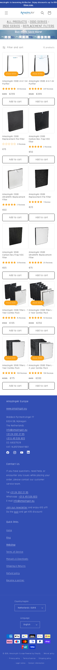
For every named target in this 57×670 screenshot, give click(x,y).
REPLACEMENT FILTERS (38, 26)
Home (9, 530)
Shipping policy (45, 658)
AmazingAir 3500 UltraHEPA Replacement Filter (40, 255)
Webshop (10, 544)
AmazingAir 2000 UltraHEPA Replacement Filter (13, 197)
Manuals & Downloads (17, 558)
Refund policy (13, 573)
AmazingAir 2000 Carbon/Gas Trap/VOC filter (39, 139)
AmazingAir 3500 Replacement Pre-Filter (40, 195)
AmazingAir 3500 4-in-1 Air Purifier (41, 82)
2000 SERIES (38, 22)
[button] (6, 12)
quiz (16, 511)
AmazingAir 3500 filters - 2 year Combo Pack (41, 366)
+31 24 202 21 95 (15, 434)
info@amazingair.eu (16, 429)
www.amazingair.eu (16, 408)
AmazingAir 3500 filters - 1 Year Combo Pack (15, 366)
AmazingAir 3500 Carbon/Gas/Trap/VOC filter (13, 255)
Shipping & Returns (16, 566)
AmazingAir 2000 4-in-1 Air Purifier (15, 82)
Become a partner (15, 580)
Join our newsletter (16, 507)
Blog (8, 537)
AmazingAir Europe (17, 653)
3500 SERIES (11, 26)
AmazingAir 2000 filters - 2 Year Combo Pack (41, 311)
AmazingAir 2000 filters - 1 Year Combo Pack (15, 311)
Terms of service (29, 658)
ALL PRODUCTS (17, 22)
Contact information (36, 663)
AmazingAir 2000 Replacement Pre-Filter (13, 137)
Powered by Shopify (33, 653)
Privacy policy (14, 658)
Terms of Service (14, 551)
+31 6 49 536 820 (15, 438)
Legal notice (20, 663)
